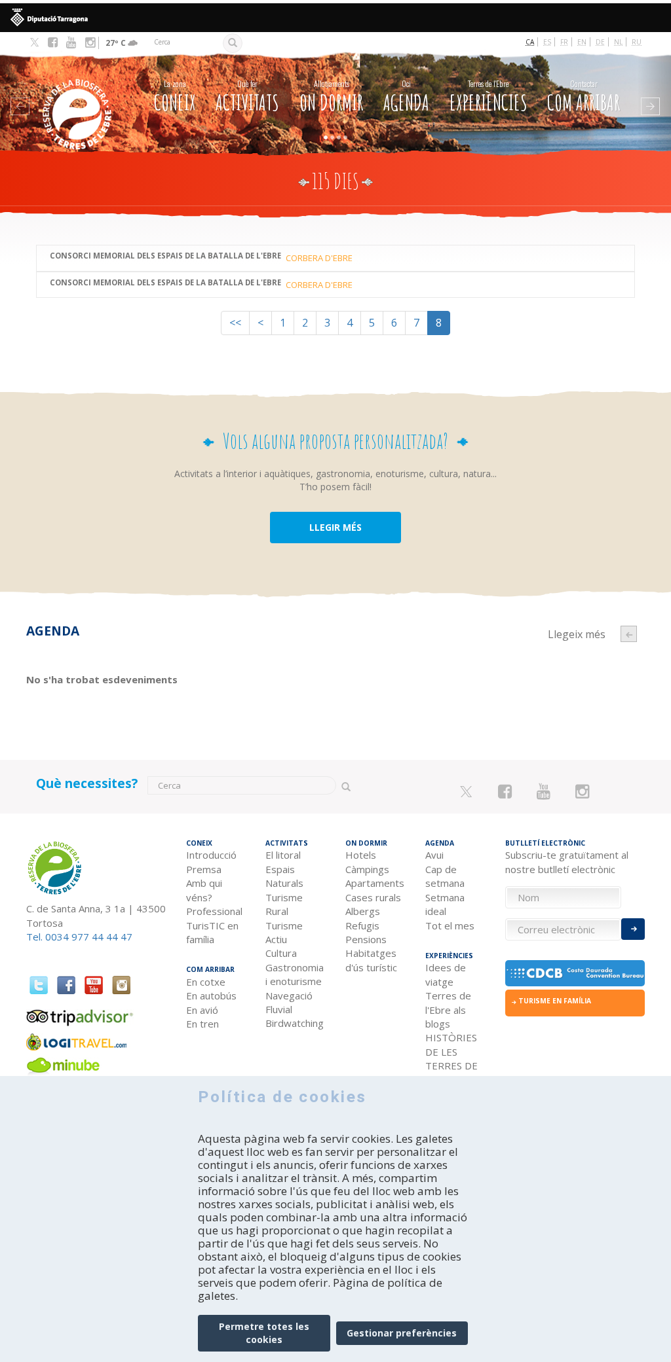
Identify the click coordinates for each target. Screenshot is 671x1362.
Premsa (203, 869)
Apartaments (374, 882)
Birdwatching (294, 1023)
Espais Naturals (284, 876)
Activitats (247, 96)
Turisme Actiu (284, 932)
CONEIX (175, 96)
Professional (214, 911)
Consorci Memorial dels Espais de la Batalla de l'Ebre (165, 256)
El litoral (283, 854)
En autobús (211, 995)
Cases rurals (373, 897)
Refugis (362, 925)
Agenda (406, 96)
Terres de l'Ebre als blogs (448, 1009)
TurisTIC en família (212, 932)
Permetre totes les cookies (264, 1333)
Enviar (633, 929)
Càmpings (367, 869)
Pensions (366, 939)
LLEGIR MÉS (335, 527)
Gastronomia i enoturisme (294, 974)
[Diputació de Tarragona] (335, 17)
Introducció (211, 854)
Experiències (488, 96)
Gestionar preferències (402, 1333)
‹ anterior (629, 634)
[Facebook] (53, 42)
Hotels (360, 854)
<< (235, 322)
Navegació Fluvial (289, 1002)
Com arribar (583, 96)
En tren (202, 1023)
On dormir (331, 96)
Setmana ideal (445, 904)
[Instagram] (90, 42)
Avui (434, 854)
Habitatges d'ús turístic (371, 959)
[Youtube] (71, 42)
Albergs (362, 911)
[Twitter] (34, 43)
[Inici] (78, 94)
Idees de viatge (445, 974)
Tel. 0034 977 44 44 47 (79, 936)
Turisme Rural (284, 904)
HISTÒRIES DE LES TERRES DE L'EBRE (451, 1058)
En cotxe (205, 981)
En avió (202, 1009)
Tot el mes (449, 925)
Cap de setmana (445, 876)
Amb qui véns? (204, 889)
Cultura (281, 952)
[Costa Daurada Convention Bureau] (575, 973)
